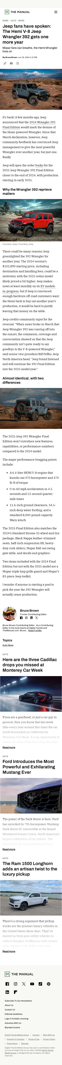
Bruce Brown (11, 57)
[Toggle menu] (55, 12)
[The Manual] (17, 12)
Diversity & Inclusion (15, 1039)
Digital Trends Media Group (17, 1035)
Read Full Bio (35, 630)
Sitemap (24, 1043)
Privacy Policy (49, 1039)
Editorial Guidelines (13, 1014)
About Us (9, 1005)
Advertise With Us (13, 1023)
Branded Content (12, 1027)
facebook (21, 618)
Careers (35, 1035)
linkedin (31, 618)
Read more (9, 747)
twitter (36, 618)
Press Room (12, 1043)
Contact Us (10, 1009)
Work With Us (49, 1035)
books (39, 165)
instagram (26, 618)
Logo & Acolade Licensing (16, 1018)
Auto (5, 654)
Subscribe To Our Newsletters (18, 1000)
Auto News (8, 645)
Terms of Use (33, 1039)
